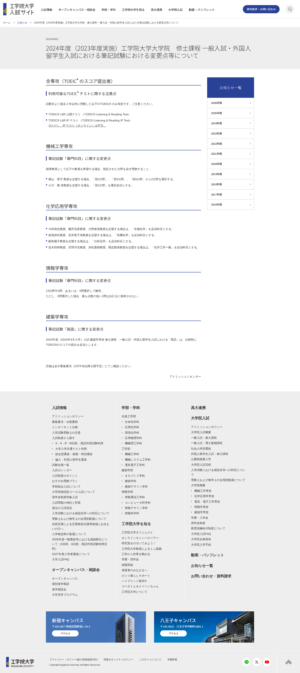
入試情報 (46, 10)
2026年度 (216, 103)
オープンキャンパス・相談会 (76, 10)
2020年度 (216, 164)
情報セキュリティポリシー (118, 659)
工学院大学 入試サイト (18, 9)
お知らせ (22, 22)
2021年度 (216, 153)
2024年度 (216, 123)
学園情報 (172, 659)
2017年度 (216, 194)
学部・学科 (108, 10)
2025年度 (216, 113)
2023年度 (216, 133)
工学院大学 (21, 662)
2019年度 (216, 174)
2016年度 (216, 204)
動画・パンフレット (202, 10)
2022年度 (216, 143)
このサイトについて (150, 659)
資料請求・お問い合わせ (261, 9)
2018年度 (216, 184)
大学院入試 (175, 10)
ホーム (6, 22)
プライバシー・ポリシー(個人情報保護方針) (73, 659)
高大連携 (156, 10)
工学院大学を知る (133, 10)
